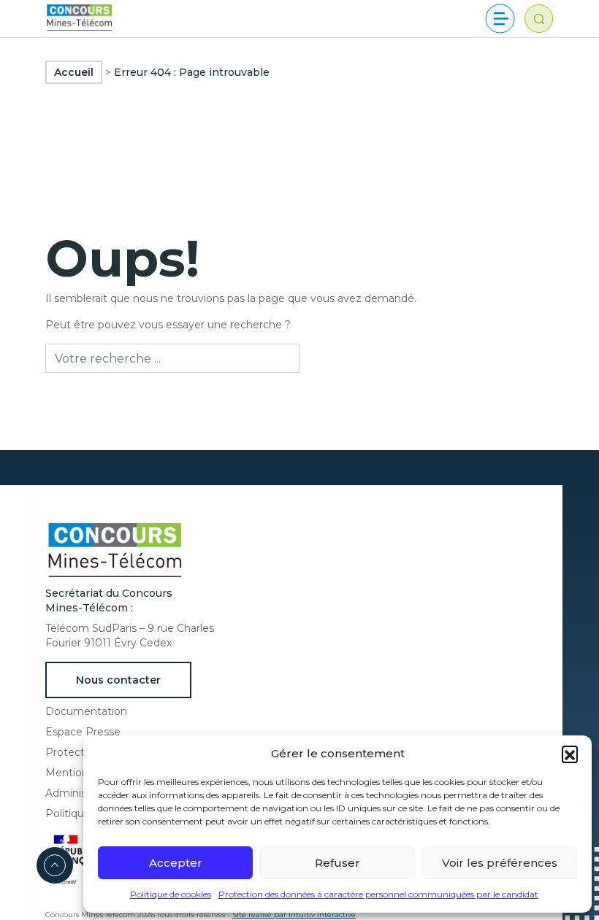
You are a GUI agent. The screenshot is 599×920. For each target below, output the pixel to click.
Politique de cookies (170, 894)
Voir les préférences (499, 863)
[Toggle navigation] (500, 18)
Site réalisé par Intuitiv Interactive (294, 914)
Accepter (175, 863)
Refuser (337, 863)
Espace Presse (83, 731)
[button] (569, 753)
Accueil (74, 72)
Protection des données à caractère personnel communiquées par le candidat (378, 894)
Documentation (86, 711)
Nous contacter (118, 680)
